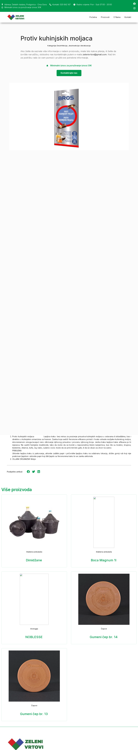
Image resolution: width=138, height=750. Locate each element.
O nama (116, 17)
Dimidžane (34, 560)
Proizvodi (105, 17)
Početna (93, 17)
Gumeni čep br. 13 (34, 714)
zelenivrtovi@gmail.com (95, 54)
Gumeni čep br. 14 (104, 637)
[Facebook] (134, 3)
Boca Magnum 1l (103, 560)
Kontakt (128, 17)
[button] (28, 471)
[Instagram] (134, 8)
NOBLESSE (34, 637)
